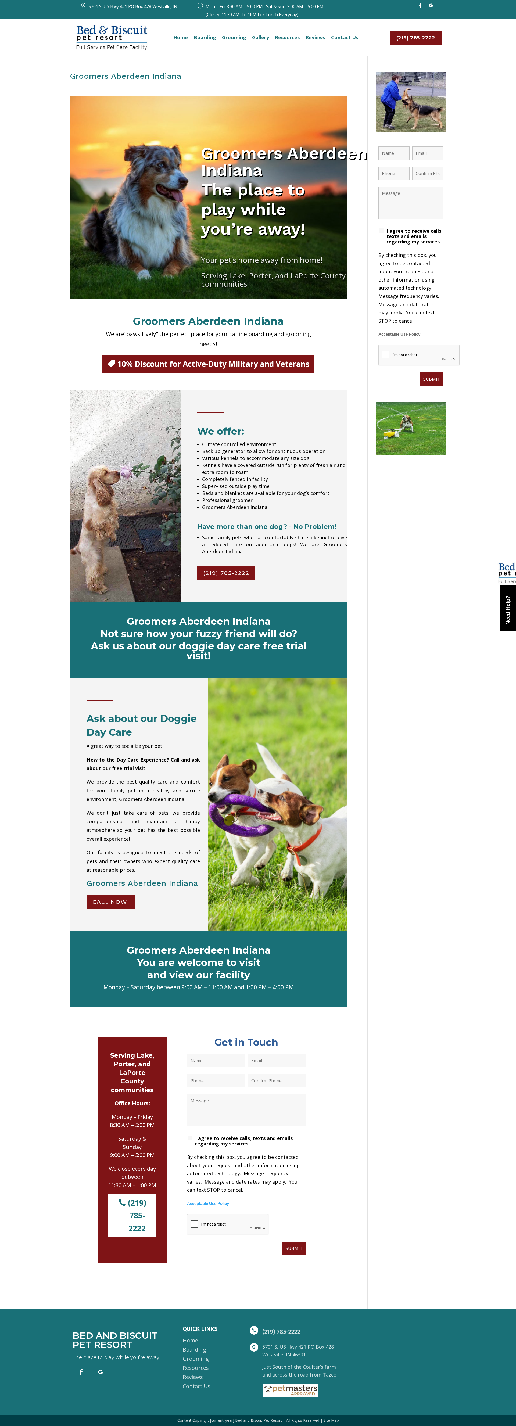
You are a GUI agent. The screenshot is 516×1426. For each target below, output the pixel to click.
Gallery (260, 37)
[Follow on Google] (431, 5)
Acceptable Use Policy (208, 1203)
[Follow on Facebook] (420, 5)
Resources (287, 37)
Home (180, 37)
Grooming (234, 37)
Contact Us (344, 37)
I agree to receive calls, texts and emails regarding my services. (244, 1141)
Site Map (331, 1420)
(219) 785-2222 (415, 38)
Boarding (205, 37)
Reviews (315, 37)
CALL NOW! (110, 902)
